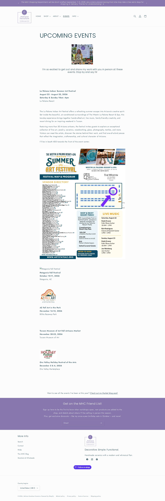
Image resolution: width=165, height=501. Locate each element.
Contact (21, 446)
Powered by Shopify (47, 496)
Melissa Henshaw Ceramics (32, 496)
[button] (47, 16)
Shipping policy (96, 496)
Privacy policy (71, 496)
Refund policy (60, 496)
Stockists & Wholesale (26, 458)
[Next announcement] (146, 3)
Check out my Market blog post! (104, 393)
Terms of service (83, 496)
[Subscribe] (101, 423)
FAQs (20, 450)
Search (20, 441)
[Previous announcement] (18, 3)
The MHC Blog (23, 454)
